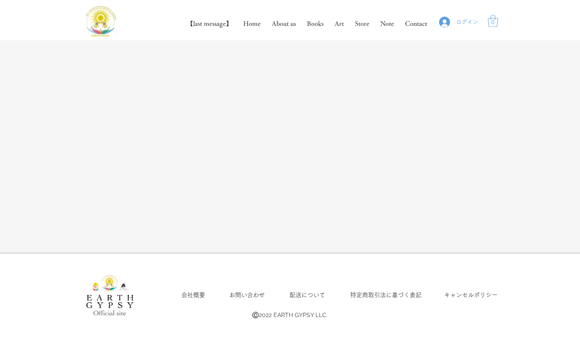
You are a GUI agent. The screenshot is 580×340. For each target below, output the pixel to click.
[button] (493, 21)
